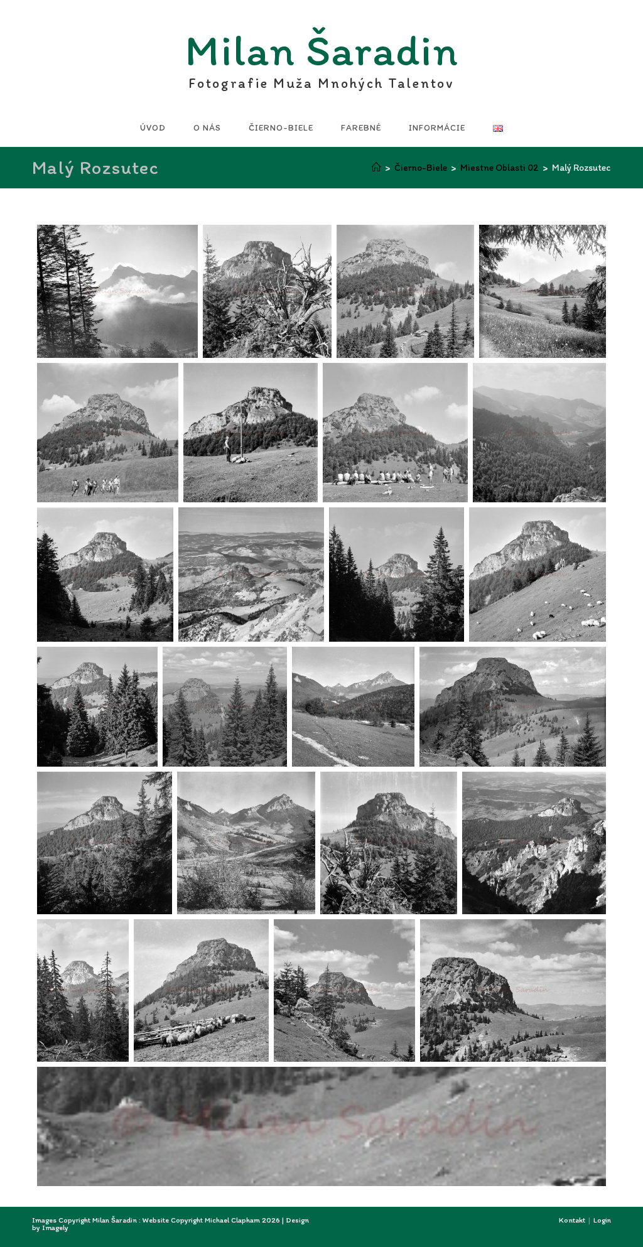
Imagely (55, 1227)
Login (602, 1220)
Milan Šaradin (321, 53)
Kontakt (572, 1220)
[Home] (376, 167)
